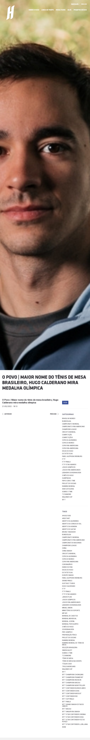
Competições (67, 437)
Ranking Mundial (68, 486)
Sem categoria (68, 489)
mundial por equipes (70, 624)
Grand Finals (67, 581)
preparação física (69, 635)
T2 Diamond (66, 494)
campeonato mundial (70, 537)
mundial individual (69, 618)
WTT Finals (66, 702)
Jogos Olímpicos (68, 467)
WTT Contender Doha (70, 691)
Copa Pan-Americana (70, 445)
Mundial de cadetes (70, 616)
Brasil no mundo (68, 418)
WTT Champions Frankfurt (72, 677)
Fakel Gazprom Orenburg (72, 456)
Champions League (69, 429)
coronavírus (67, 564)
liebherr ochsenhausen (71, 605)
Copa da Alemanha (69, 440)
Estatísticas (67, 453)
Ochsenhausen (68, 629)
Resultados (60, 10)
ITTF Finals (66, 462)
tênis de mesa (67, 658)
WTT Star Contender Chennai (74, 714)
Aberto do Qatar (69, 529)
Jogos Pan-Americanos (71, 470)
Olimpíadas (66, 478)
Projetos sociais (69, 483)
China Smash (67, 551)
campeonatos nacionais (71, 543)
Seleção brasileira (69, 647)
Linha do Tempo (47, 10)
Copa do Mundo (68, 443)
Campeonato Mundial (70, 424)
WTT (64, 500)
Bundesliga (66, 421)
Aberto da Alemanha (70, 521)
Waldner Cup (67, 497)
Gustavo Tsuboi (68, 583)
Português (75, 4)
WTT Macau (66, 709)
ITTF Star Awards (69, 464)
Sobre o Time (67, 491)
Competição (67, 435)
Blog (69, 10)
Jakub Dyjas (67, 597)
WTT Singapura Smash (71, 711)
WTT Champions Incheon (71, 680)
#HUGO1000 (66, 516)
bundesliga (66, 534)
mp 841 (64, 613)
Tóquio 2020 (67, 664)
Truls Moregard (69, 666)
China (64, 548)
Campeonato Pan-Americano (73, 426)
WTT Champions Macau (71, 683)
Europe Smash (68, 575)
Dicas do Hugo (67, 451)
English (84, 4)
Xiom (64, 727)
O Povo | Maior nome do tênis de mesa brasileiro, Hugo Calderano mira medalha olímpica (30, 401)
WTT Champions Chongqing (72, 674)
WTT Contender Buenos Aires (74, 688)
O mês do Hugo (68, 475)
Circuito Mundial (69, 432)
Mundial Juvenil (68, 621)
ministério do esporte (71, 610)
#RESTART (66, 518)
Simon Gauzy (67, 650)
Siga (65, 403)
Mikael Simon (67, 608)
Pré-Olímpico (67, 632)
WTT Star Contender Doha (73, 717)
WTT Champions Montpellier (73, 685)
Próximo (53, 414)
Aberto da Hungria (69, 526)
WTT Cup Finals (68, 699)
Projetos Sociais (80, 10)
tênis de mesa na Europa (72, 661)
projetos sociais (69, 637)
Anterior (8, 414)
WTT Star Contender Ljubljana (75, 724)
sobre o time (67, 653)
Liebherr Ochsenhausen (71, 472)
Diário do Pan (67, 567)
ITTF (63, 459)
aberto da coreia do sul (71, 524)
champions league (69, 545)
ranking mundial (68, 640)
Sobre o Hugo (34, 10)
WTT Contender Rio (70, 696)
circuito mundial (69, 553)
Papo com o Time (68, 481)
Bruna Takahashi (69, 532)
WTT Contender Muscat (71, 693)
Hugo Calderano (68, 586)
